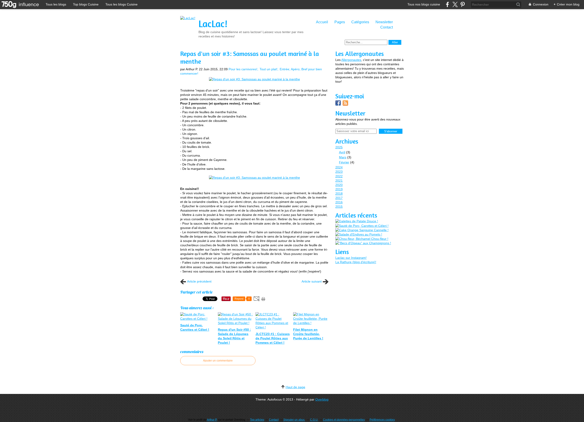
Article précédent (199, 281)
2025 (339, 147)
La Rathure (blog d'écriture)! (355, 262)
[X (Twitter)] (455, 4)
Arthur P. (212, 419)
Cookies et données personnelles (344, 419)
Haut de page (295, 387)
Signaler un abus (294, 419)
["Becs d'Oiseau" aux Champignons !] (363, 243)
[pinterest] (462, 4)
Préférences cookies (382, 419)
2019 (339, 189)
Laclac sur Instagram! (351, 257)
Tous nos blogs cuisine (423, 4)
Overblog (321, 399)
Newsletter (384, 22)
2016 (339, 202)
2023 (339, 171)
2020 (339, 185)
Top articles (257, 419)
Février (344, 162)
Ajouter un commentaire (218, 360)
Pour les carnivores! (243, 69)
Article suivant (312, 281)
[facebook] (447, 4)
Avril (342, 152)
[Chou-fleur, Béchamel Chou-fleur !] (361, 239)
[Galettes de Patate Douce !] (356, 221)
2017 (339, 198)
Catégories (360, 22)
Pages (339, 22)
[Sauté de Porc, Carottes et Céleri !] (361, 226)
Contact (386, 27)
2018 (339, 193)
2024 (339, 167)
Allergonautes (351, 60)
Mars (342, 157)
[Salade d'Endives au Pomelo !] (358, 234)
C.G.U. (314, 419)
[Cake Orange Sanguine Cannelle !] (361, 230)
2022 (339, 176)
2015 (339, 206)
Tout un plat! (268, 69)
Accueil (322, 22)
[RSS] (345, 104)
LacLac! (212, 23)
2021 (339, 180)
